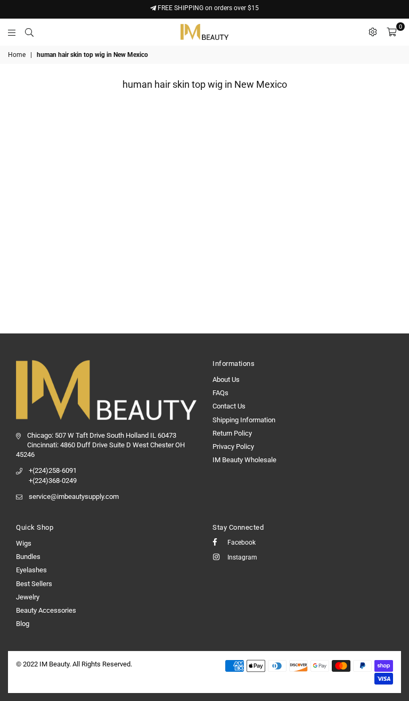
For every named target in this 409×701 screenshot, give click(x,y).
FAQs (220, 393)
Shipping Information (243, 420)
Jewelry (27, 597)
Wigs (23, 543)
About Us (226, 379)
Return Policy (232, 433)
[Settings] (373, 32)
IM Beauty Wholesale (244, 460)
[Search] (29, 32)
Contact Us (229, 406)
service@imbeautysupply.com (74, 496)
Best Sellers (34, 584)
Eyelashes (31, 570)
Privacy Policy (233, 446)
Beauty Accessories (46, 610)
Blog (22, 624)
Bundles (28, 557)
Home (17, 55)
